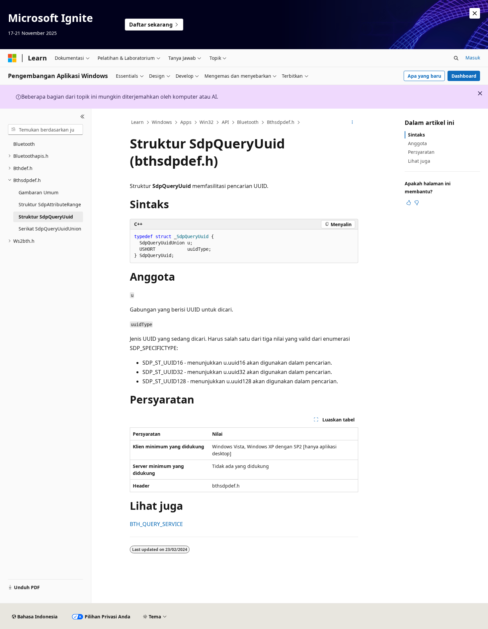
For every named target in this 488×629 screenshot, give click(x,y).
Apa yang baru (424, 76)
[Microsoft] (12, 58)
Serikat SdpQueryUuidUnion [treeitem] (50, 228)
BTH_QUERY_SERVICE (156, 524)
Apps (186, 122)
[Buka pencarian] (456, 58)
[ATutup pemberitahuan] (474, 13)
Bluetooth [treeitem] (24, 144)
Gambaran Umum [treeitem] (38, 192)
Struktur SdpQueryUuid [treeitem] (46, 217)
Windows (162, 122)
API (225, 122)
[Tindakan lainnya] (352, 122)
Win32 (206, 122)
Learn (137, 122)
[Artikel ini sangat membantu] (409, 203)
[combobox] (45, 129)
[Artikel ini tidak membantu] (417, 203)
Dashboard (463, 76)
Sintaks (416, 135)
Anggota (417, 143)
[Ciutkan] (82, 116)
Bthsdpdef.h (280, 122)
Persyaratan (421, 152)
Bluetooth (248, 122)
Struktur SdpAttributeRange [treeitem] (50, 204)
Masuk (472, 57)
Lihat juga (419, 161)
